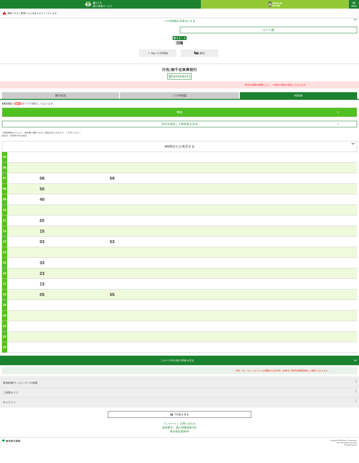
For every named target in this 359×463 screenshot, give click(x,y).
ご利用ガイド (180, 391)
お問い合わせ (188, 423)
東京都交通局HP (179, 431)
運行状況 (60, 95)
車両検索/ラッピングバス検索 (180, 381)
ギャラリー (180, 401)
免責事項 (167, 427)
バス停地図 (180, 95)
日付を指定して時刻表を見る (179, 123)
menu (354, 4)
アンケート (170, 423)
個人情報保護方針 (186, 427)
